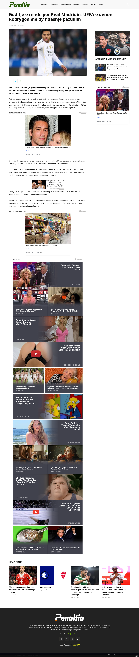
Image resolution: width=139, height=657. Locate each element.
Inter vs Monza (45, 587)
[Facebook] (11, 81)
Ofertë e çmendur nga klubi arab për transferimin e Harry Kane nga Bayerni (22, 589)
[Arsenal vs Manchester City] (112, 43)
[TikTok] (72, 639)
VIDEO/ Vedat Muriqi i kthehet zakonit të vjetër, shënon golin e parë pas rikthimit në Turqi (117, 77)
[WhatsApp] (20, 81)
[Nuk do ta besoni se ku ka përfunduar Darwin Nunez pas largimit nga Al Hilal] (100, 67)
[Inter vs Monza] (54, 575)
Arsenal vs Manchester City (110, 58)
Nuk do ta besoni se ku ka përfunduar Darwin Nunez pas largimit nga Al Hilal (117, 67)
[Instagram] (67, 639)
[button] (119, 4)
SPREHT (76, 645)
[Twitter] (16, 81)
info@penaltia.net (73, 634)
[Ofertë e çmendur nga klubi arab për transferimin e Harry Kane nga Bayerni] (23, 575)
